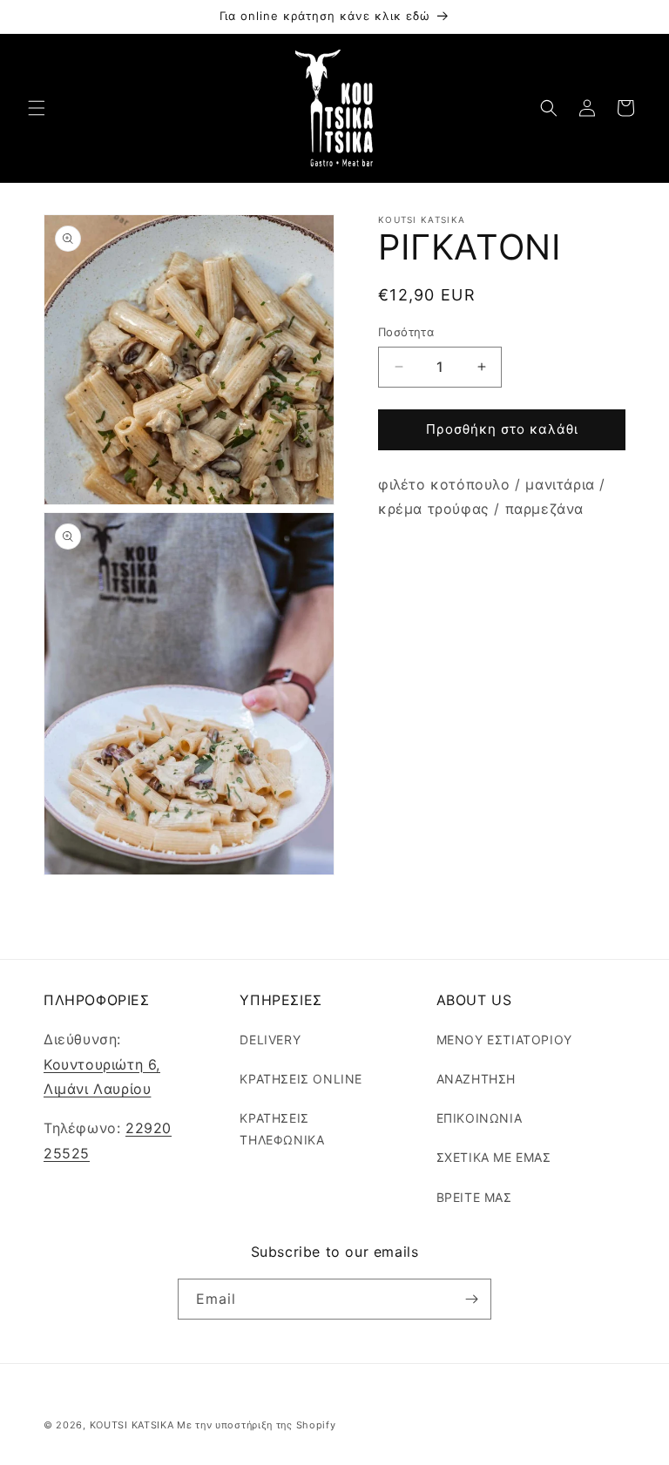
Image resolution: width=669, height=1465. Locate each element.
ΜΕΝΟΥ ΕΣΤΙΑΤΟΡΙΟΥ (504, 1039)
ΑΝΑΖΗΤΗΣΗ (476, 1078)
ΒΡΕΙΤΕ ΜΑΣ (474, 1197)
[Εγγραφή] (471, 1299)
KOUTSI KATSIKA (132, 1425)
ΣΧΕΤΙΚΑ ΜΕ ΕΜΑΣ (493, 1157)
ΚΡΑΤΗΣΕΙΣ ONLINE (301, 1078)
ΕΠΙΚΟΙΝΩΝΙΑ (479, 1118)
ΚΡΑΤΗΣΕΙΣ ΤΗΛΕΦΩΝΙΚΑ (282, 1129)
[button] (36, 108)
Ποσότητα (406, 332)
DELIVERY (270, 1039)
